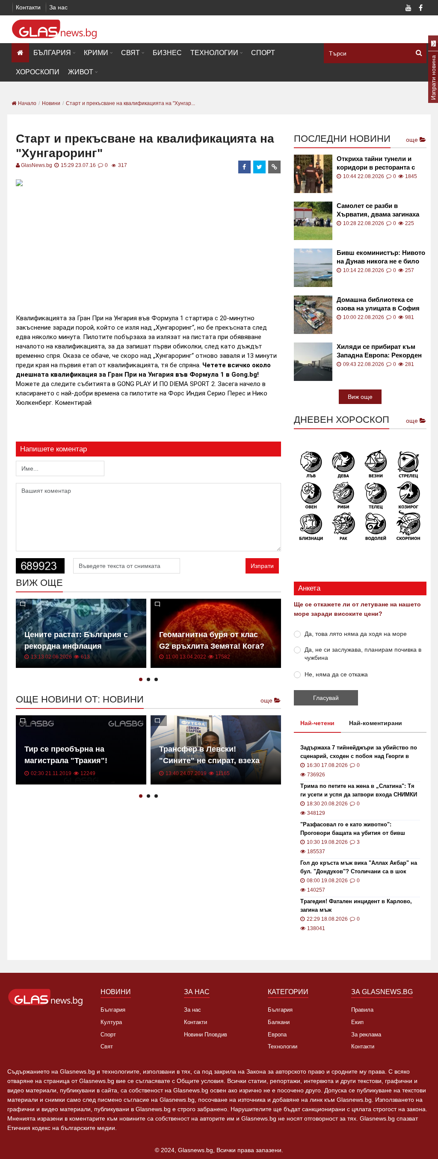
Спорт (263, 52)
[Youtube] (408, 8)
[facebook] (244, 167)
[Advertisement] (171, 249)
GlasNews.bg (36, 165)
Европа (277, 1034)
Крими (96, 52)
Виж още (360, 396)
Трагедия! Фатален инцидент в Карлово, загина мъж (356, 905)
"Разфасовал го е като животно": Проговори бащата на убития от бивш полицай (352, 829)
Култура (111, 1022)
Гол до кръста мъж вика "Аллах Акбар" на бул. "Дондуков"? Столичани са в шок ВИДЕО (358, 868)
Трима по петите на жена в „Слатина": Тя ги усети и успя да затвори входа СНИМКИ (358, 790)
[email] (274, 167)
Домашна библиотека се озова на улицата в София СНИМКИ (378, 304)
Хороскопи (37, 72)
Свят (130, 52)
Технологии (214, 52)
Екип (357, 1022)
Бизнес (167, 52)
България (52, 52)
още (267, 700)
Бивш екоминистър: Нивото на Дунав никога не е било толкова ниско (381, 257)
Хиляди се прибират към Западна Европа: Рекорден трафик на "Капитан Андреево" (379, 351)
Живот (80, 72)
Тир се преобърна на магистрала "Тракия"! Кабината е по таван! (65, 760)
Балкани (279, 1022)
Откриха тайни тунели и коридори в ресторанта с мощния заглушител (376, 163)
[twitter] (259, 167)
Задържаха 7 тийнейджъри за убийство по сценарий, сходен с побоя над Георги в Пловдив (358, 752)
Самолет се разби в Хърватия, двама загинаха (378, 210)
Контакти (28, 7)
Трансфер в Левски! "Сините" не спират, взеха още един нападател (209, 760)
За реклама (366, 1034)
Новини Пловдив (205, 1034)
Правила (362, 1010)
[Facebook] (420, 8)
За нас (58, 7)
